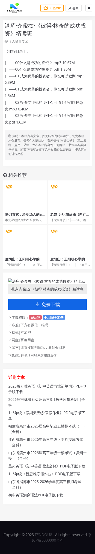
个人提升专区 (18, 41)
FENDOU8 (43, 534)
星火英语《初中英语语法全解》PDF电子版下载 (46, 466)
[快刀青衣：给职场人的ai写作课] (25, 195)
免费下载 (51, 304)
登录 (75, 8)
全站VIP (35, 317)
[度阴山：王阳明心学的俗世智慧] (25, 240)
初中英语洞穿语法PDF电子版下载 (35, 495)
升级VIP (55, 8)
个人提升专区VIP (54, 317)
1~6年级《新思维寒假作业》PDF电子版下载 (44, 473)
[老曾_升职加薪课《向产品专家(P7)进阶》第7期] (70, 195)
